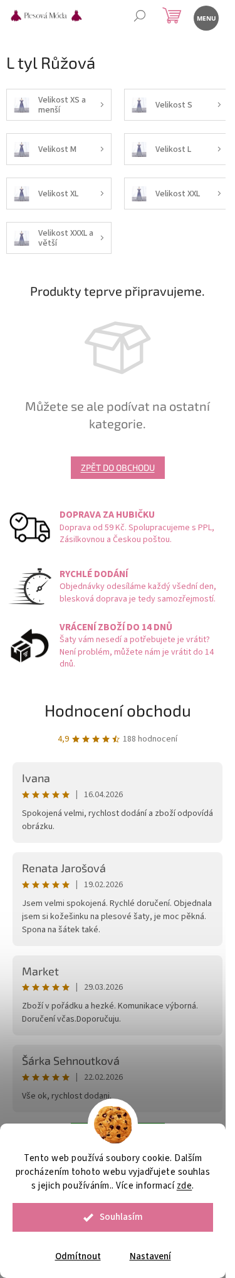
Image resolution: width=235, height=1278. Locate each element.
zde (184, 1185)
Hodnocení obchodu (117, 710)
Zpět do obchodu (118, 467)
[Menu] (205, 17)
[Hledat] (139, 17)
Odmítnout (78, 1256)
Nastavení (150, 1256)
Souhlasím (121, 1217)
